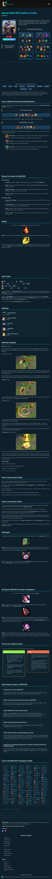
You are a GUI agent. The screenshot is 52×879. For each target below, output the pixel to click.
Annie (6, 777)
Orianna (30, 787)
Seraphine (38, 768)
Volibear (45, 781)
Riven (29, 802)
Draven (7, 801)
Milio (21, 803)
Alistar (6, 773)
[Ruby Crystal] (39, 35)
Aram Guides (7, 845)
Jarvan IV (15, 795)
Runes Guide (7, 841)
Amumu (7, 775)
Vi (43, 775)
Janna (14, 793)
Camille (7, 792)
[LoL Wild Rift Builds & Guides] (9, 3)
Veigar (45, 772)
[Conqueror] (21, 56)
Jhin (14, 800)
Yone (44, 792)
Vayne (44, 770)
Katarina (22, 773)
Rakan (29, 794)
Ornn (29, 789)
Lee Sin (22, 785)
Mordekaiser (29, 771)
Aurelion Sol (6, 782)
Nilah (29, 780)
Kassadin (22, 772)
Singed (37, 775)
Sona (37, 781)
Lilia (21, 788)
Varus (44, 768)
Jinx (14, 802)
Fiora (14, 773)
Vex (44, 773)
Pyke (29, 792)
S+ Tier (9, 36)
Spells (16, 86)
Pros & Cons (23, 89)
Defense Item (7, 843)
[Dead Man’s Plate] (29, 41)
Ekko (6, 803)
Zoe (44, 802)
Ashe (6, 779)
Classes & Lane (7, 839)
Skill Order (22, 86)
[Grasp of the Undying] (38, 56)
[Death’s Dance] (26, 49)
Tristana (38, 794)
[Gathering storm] (41, 56)
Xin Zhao (45, 788)
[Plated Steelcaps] (43, 35)
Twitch (37, 802)
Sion (37, 777)
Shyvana (38, 773)
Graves (14, 782)
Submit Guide (7, 865)
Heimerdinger (14, 789)
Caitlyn (7, 790)
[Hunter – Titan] (44, 56)
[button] (12, 313)
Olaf (29, 785)
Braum (7, 788)
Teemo (37, 790)
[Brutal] (24, 56)
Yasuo (44, 790)
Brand (6, 786)
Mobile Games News (9, 869)
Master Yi (22, 802)
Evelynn (15, 766)
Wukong (45, 785)
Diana (6, 797)
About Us (6, 861)
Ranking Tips (7, 851)
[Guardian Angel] (41, 49)
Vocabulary (6, 837)
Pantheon (30, 791)
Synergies (40, 86)
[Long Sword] (22, 35)
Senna (37, 766)
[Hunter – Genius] (30, 56)
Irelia (14, 791)
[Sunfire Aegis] (39, 41)
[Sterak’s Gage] (22, 49)
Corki (6, 794)
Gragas (14, 780)
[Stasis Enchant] (27, 47)
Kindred (22, 783)
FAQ (30, 89)
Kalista (22, 768)
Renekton (30, 798)
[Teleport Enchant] (46, 35)
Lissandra (22, 790)
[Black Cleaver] (26, 41)
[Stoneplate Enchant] (30, 35)
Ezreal (14, 768)
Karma (22, 770)
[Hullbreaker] (22, 41)
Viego (44, 777)
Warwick (45, 783)
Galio (14, 777)
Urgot (44, 766)
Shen (37, 772)
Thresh (37, 792)
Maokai (22, 800)
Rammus (30, 796)
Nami (29, 774)
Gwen (14, 784)
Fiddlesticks (14, 771)
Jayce (14, 799)
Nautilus (30, 778)
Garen (14, 779)
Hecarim (15, 786)
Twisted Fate (37, 800)
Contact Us (6, 863)
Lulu (21, 794)
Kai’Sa (21, 766)
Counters (47, 86)
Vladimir (45, 779)
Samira (30, 804)
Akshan (7, 772)
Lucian (22, 792)
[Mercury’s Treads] (26, 35)
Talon (37, 788)
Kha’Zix (22, 781)
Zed (44, 796)
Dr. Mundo (8, 799)
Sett (37, 770)
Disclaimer (22, 874)
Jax (13, 797)
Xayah (44, 787)
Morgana (30, 772)
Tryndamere (37, 798)
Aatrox (7, 766)
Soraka (37, 783)
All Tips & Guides (8, 867)
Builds (4, 86)
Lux (21, 796)
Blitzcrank (7, 784)
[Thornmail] (42, 41)
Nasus (29, 776)
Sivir (37, 779)
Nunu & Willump (29, 782)
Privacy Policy (29, 874)
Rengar (30, 800)
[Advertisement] (26, 72)
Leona (22, 787)
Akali (6, 770)
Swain (37, 785)
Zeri (44, 798)
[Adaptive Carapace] (27, 56)
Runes (10, 86)
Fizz (14, 775)
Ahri (6, 768)
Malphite (22, 798)
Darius (7, 795)
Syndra (37, 787)
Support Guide (7, 855)
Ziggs (44, 800)
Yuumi (44, 794)
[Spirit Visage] (46, 41)
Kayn (21, 777)
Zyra (44, 803)
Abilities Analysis (31, 86)
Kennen (22, 779)
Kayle (21, 775)
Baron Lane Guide (8, 853)
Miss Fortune (28, 767)
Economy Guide (7, 849)
